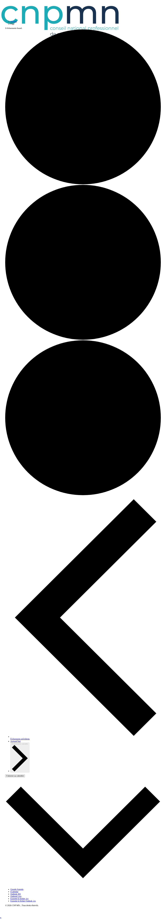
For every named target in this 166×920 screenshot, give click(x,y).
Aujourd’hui (15, 741)
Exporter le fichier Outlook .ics (23, 901)
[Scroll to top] (2, 918)
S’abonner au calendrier (15, 776)
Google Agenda (16, 889)
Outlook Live (15, 896)
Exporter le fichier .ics (19, 899)
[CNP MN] (83, 9)
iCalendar (14, 892)
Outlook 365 (15, 894)
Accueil (13, 21)
